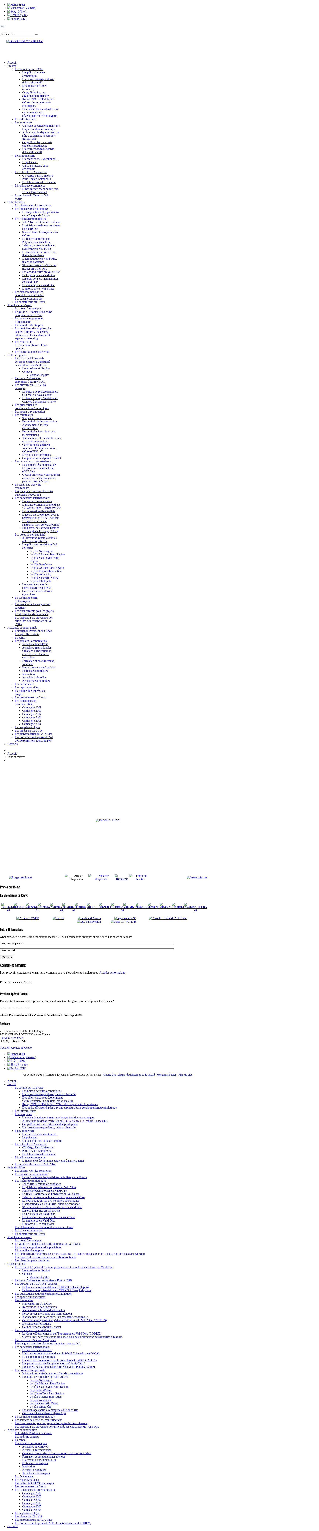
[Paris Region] (93, 921)
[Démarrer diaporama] (101, 879)
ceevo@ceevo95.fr (12, 1037)
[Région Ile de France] (22, 40)
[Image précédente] (20, 877)
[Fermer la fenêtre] (140, 879)
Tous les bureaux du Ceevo (16, 1047)
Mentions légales (166, 1074)
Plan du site (185, 1074)
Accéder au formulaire (112, 972)
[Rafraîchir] (122, 878)
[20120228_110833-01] (122, 910)
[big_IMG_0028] (132, 907)
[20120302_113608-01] (195, 910)
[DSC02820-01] (8, 910)
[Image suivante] (197, 877)
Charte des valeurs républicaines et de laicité (129, 1074)
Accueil (11, 753)
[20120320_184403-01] (37, 910)
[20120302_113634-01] (73, 910)
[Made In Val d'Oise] (130, 918)
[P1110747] (80, 907)
